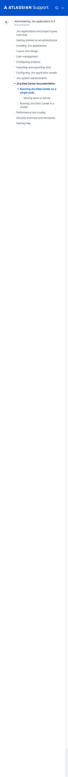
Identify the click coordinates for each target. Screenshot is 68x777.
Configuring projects (28, 61)
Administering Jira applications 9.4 (35, 21)
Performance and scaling (31, 112)
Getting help (23, 123)
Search (57, 8)
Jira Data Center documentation (35, 83)
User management (27, 56)
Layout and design (27, 51)
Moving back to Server (37, 97)
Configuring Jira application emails (36, 72)
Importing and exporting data (33, 67)
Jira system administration (31, 78)
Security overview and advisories (35, 117)
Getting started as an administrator (36, 40)
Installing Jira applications (31, 45)
